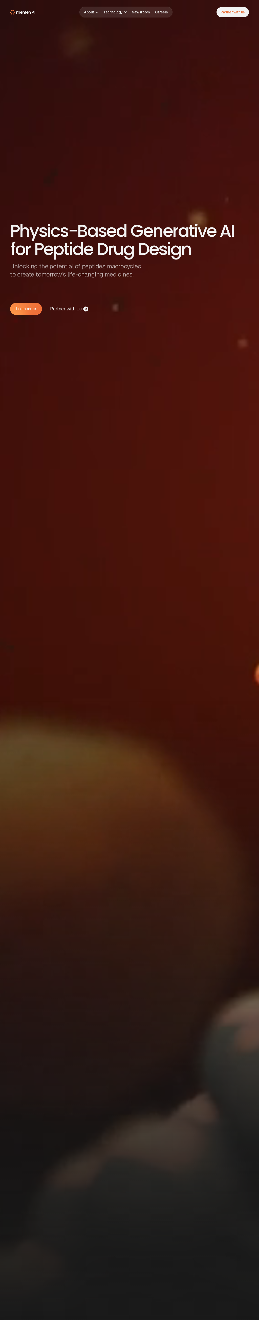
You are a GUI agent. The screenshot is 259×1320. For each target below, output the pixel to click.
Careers (161, 12)
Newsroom (141, 12)
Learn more (26, 308)
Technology (113, 12)
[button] (91, 12)
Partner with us (233, 12)
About (89, 12)
